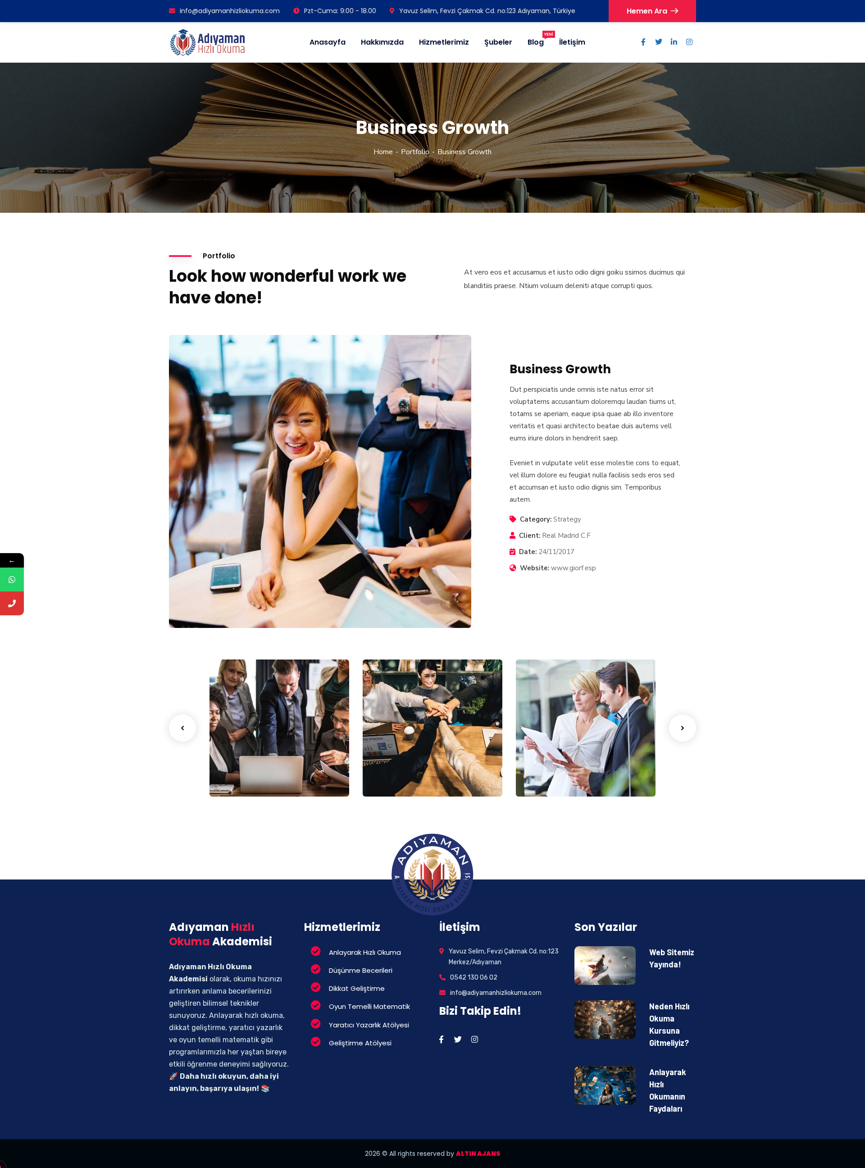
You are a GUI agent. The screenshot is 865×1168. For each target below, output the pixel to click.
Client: (529, 535)
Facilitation (242, 778)
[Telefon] (12, 603)
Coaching (392, 778)
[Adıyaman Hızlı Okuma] (208, 42)
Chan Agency (404, 764)
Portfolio (415, 152)
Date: (528, 551)
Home (383, 152)
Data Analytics (560, 764)
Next (682, 728)
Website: (534, 568)
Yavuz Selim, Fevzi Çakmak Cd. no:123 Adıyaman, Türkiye (487, 10)
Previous (182, 728)
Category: (535, 519)
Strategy (544, 778)
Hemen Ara (647, 11)
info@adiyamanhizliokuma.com (230, 10)
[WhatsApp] (12, 579)
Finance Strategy (259, 764)
